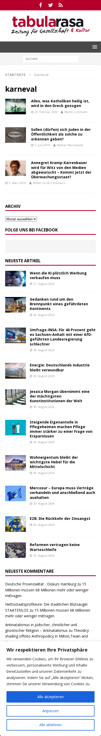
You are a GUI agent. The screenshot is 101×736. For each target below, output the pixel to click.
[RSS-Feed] (60, 5)
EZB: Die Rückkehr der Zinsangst (60, 518)
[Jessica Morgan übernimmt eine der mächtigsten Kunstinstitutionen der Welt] (15, 397)
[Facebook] (40, 5)
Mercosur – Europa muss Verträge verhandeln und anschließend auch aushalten (62, 492)
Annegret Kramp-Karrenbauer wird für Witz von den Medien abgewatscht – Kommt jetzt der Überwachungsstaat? (61, 169)
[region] (50, 688)
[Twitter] (50, 5)
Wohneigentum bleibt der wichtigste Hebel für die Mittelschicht (54, 462)
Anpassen (50, 710)
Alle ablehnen (50, 724)
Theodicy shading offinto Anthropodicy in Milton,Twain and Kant (47, 636)
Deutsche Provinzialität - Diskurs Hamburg (40, 584)
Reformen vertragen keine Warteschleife (55, 547)
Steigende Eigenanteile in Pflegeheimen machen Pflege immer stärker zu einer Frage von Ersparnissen (61, 429)
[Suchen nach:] (50, 58)
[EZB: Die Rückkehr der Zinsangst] (15, 524)
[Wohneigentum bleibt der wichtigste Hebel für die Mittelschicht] (15, 463)
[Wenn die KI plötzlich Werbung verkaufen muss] (15, 278)
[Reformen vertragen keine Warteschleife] (15, 550)
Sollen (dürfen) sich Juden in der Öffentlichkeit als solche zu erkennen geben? (61, 134)
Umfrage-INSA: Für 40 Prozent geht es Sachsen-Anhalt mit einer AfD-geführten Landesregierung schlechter (63, 336)
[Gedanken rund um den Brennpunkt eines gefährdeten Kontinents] (15, 305)
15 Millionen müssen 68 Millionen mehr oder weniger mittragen (47, 590)
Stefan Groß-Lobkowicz (49, 183)
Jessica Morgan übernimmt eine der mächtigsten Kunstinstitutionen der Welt (60, 396)
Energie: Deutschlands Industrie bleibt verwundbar (60, 367)
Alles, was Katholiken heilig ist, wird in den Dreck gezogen (60, 103)
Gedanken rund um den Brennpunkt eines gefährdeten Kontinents (59, 304)
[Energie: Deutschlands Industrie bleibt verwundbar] (15, 370)
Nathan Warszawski (70, 145)
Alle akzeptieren (50, 696)
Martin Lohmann (76, 112)
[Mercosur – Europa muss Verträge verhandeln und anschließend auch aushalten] (15, 493)
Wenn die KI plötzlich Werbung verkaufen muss (58, 275)
